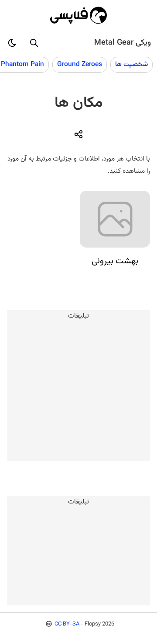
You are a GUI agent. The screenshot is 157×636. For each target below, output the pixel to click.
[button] (34, 43)
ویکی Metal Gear (122, 43)
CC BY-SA (67, 624)
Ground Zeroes (79, 64)
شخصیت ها (131, 64)
